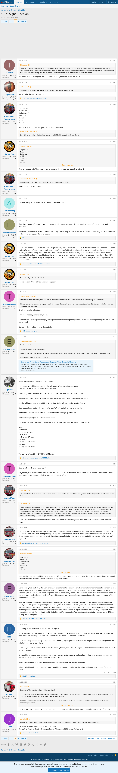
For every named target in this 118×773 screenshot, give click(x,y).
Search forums (15, 6)
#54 (114, 486)
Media (42, 2)
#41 (114, 60)
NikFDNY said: (25, 146)
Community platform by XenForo (48, 759)
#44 (114, 142)
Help (111, 755)
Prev (5, 21)
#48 (114, 244)
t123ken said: (24, 87)
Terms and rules (91, 755)
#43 (114, 104)
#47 (114, 220)
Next (23, 21)
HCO (4, 17)
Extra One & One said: (27, 131)
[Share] (110, 60)
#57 (114, 584)
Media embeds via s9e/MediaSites (78, 759)
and (29, 331)
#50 (114, 292)
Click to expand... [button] (67, 165)
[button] (36, 2)
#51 (114, 337)
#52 (114, 377)
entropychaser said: (27, 296)
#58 (114, 624)
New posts (4, 6)
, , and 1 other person (34, 98)
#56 (114, 549)
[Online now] (9, 387)
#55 (114, 527)
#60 (114, 714)
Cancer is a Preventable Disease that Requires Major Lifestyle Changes (48, 362)
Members (54, 2)
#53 (114, 464)
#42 (114, 82)
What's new (30, 2)
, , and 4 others (36, 264)
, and (36, 458)
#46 (114, 198)
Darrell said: (24, 719)
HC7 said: (23, 274)
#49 (114, 270)
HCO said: (23, 686)
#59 (114, 682)
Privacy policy (103, 755)
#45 (114, 174)
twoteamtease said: (26, 341)
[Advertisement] (59, 41)
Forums (19, 2)
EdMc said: (23, 65)
